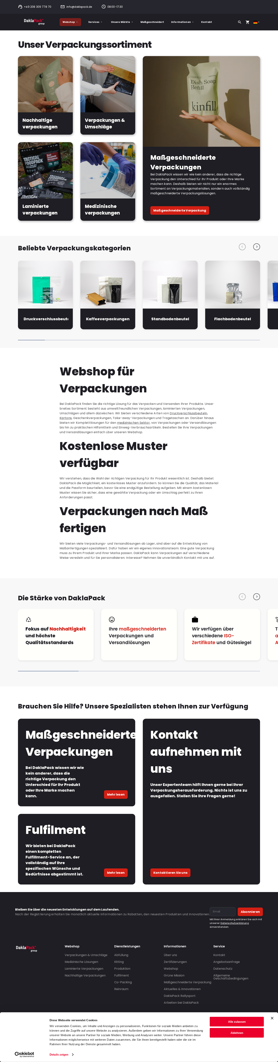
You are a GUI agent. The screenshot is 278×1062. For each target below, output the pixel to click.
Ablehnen (237, 1032)
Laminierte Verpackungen (84, 968)
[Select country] (256, 22)
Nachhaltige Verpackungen (85, 975)
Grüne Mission (174, 975)
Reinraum (121, 989)
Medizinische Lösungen (81, 962)
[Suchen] (240, 22)
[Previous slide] (242, 246)
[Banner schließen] (272, 1018)
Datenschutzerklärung (235, 923)
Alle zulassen (237, 1021)
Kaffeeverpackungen (107, 319)
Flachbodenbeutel (232, 319)
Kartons (66, 418)
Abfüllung (121, 955)
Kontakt (206, 22)
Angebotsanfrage (226, 962)
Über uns (170, 955)
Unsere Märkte (120, 22)
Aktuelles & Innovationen (182, 989)
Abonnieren (250, 912)
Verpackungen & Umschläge (86, 955)
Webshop (69, 22)
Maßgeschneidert (152, 22)
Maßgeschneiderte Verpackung (179, 210)
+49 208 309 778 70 (37, 7)
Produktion (122, 968)
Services (93, 22)
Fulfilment (121, 975)
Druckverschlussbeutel (46, 319)
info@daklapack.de (79, 7)
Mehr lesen (116, 794)
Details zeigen (59, 1054)
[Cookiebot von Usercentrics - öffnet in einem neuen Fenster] (24, 1054)
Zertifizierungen (175, 962)
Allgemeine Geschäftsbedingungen (230, 977)
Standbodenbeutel (170, 319)
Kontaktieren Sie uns (170, 873)
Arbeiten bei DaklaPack (181, 1002)
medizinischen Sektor (133, 423)
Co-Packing (123, 982)
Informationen (181, 22)
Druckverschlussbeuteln (188, 413)
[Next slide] (256, 246)
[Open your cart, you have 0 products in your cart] (247, 22)
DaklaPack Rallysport (180, 996)
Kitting (119, 962)
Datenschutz (222, 968)
